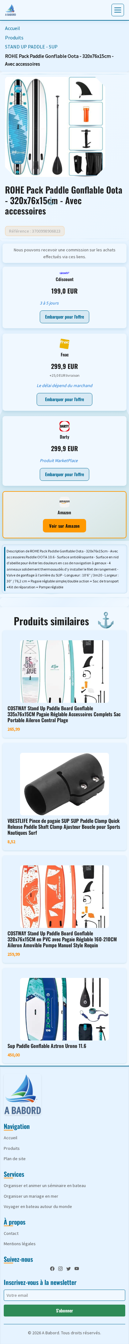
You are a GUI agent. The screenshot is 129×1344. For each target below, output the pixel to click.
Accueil (12, 28)
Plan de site (15, 1158)
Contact (11, 1233)
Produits (14, 37)
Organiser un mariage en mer (31, 1196)
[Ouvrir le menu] (117, 10)
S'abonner (64, 1310)
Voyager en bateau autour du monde (38, 1206)
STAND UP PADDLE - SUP (31, 46)
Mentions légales (20, 1243)
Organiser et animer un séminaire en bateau (45, 1185)
